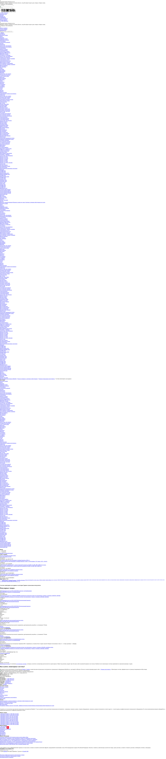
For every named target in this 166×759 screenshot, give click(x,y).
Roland (23, 669)
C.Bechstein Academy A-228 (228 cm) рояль (9, 714)
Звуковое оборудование (5, 309)
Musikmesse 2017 (3, 364)
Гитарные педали (4, 281)
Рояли (1, 204)
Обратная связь (3, 14)
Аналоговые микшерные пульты (7, 312)
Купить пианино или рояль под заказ (8, 702)
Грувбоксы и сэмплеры (5, 224)
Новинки (2, 202)
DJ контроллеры (3, 342)
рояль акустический (29, 580)
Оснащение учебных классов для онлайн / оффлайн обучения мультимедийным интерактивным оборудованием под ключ (27, 705)
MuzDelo (5, 751)
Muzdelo (2, 15)
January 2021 (3, 359)
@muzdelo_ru (8, 682)
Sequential (2, 731)
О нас (1, 693)
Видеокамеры (3, 305)
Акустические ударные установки (7, 235)
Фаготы (1, 263)
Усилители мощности (5, 318)
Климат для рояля (4, 200)
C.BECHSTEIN (3, 726)
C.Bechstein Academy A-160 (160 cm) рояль (9, 724)
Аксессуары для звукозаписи (6, 330)
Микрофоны (3, 320)
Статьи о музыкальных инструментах (8, 697)
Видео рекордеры (4, 306)
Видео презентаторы (4, 307)
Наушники (2, 321)
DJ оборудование (4, 340)
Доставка (2, 688)
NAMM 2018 (3, 350)
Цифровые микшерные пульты (7, 313)
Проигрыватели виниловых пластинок (8, 343)
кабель (38, 580)
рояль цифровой (16, 581)
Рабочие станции (4, 218)
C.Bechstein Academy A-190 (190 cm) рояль (9, 713)
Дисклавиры (3, 209)
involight (34, 580)
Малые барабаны (4, 236)
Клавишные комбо (4, 299)
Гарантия (2, 690)
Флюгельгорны (3, 265)
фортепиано (4, 581)
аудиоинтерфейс (8, 581)
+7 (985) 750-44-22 (4, 12)
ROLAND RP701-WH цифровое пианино (9, 575)
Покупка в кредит (4, 691)
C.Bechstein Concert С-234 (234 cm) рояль (9, 719)
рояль (14, 580)
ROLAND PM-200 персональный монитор (9, 601)
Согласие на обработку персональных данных (10, 756)
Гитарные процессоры (5, 283)
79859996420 (3, 17)
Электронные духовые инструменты (8, 266)
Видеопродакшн (3, 704)
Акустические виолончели (6, 290)
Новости (2, 696)
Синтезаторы (3, 217)
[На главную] (0, 6)
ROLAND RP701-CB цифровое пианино (9, 570)
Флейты (2, 264)
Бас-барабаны (3, 238)
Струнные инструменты (5, 287)
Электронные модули (5, 230)
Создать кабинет (3, 29)
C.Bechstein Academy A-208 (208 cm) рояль (9, 723)
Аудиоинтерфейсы (4, 322)
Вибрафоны (2, 243)
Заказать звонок (3, 19)
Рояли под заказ (3, 197)
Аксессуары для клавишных (6, 226)
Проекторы (2, 302)
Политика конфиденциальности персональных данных (12, 754)
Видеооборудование (4, 301)
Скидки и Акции (4, 695)
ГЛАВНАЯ (2, 34)
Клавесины (2, 214)
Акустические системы (5, 315)
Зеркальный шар (3, 370)
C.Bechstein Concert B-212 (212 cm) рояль (9, 718)
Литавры (2, 240)
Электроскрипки (3, 291)
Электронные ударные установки (7, 229)
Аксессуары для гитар (5, 285)
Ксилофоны (2, 242)
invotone (23, 580)
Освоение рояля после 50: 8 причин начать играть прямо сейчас (14, 737)
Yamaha (28, 669)
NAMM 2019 (3, 353)
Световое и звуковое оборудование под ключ (35, 202)
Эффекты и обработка (5, 325)
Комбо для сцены (4, 300)
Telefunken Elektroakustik (5, 729)
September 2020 (3, 357)
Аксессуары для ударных (5, 245)
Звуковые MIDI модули (5, 222)
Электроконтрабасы (4, 293)
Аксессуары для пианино (5, 215)
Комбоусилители (3, 295)
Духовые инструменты (5, 246)
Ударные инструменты (5, 228)
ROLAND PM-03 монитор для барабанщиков (10, 592)
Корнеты (2, 254)
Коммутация (3, 311)
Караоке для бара (4, 335)
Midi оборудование (4, 223)
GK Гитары (2, 286)
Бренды (1, 371)
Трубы (1, 260)
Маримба (2, 244)
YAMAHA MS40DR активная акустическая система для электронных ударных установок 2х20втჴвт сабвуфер (24, 596)
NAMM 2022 (3, 346)
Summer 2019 (3, 355)
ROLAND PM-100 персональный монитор (9, 607)
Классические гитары (5, 273)
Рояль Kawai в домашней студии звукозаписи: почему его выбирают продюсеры (18, 738)
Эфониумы (2, 267)
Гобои (1, 252)
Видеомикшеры (3, 304)
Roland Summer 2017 (4, 348)
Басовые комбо (3, 280)
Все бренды (2, 734)
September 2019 (3, 356)
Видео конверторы (4, 308)
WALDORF (2, 727)
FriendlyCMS (25, 751)
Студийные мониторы (5, 316)
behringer (5, 580)
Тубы (1, 262)
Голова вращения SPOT (5, 367)
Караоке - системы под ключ (6, 703)
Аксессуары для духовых (5, 269)
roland (10, 580)
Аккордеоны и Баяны (4, 221)
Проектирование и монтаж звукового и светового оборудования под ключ (16, 700)
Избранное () (3, 30)
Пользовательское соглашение (6, 757)
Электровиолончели (4, 292)
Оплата (1, 689)
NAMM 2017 (3, 363)
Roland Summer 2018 (4, 351)
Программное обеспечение (6, 328)
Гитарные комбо (3, 278)
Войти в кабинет (3, 28)
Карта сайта (2, 698)
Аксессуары (2, 339)
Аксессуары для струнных (6, 294)
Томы (1, 239)
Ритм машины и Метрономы (6, 233)
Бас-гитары (2, 276)
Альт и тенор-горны (4, 247)
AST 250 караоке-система (5, 556)
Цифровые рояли (4, 207)
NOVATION (2, 732)
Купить (1, 626)
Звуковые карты (3, 327)
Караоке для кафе (4, 334)
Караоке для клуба (4, 333)
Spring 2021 (2, 360)
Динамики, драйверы (4, 329)
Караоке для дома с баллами (6, 337)
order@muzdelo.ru (4, 18)
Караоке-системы (4, 332)
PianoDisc (2, 198)
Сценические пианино (5, 210)
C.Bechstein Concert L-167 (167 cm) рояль (9, 716)
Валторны (2, 251)
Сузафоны (2, 258)
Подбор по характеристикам (6, 553)
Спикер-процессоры (4, 326)
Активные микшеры (4, 314)
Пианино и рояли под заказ (19, 202)
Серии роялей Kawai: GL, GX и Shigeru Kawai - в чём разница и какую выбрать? (18, 740)
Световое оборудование (5, 366)
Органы (2, 211)
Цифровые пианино (4, 208)
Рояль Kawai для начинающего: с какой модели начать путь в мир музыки (16, 743)
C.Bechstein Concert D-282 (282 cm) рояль (9, 720)
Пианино (2, 205)
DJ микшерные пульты (5, 341)
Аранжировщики (4, 219)
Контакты (2, 195)
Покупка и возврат (4, 686)
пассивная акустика (12, 581)
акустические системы (21, 663)
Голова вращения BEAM (5, 368)
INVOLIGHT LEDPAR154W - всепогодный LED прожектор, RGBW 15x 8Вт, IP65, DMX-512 (21, 566)
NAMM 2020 (3, 347)
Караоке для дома (4, 336)
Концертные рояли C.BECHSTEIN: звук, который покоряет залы (14, 744)
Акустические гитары (5, 271)
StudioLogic (2, 730)
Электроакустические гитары (6, 272)
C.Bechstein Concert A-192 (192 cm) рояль (9, 717)
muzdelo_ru (2, 16)
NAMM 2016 (3, 362)
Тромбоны (2, 259)
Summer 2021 (3, 361)
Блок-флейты (3, 250)
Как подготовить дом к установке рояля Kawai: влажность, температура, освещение (18, 739)
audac (19, 581)
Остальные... (3, 212)
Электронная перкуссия (5, 231)
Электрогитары (3, 274)
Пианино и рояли (4, 203)
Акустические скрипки (5, 288)
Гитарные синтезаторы (5, 284)
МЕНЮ (2, 32)
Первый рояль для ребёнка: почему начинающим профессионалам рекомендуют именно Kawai (21, 741)
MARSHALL (3, 733)
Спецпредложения (8, 202)
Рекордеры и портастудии (5, 323)
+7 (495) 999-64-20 (4, 21)
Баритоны (2, 249)
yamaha (18, 580)
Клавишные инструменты (6, 216)
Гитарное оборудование (5, 270)
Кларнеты (2, 253)
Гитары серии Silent (4, 277)
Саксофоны (2, 257)
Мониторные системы (5, 232)
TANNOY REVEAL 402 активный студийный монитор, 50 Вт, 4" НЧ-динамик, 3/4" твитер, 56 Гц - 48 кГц (23, 561)
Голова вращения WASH (5, 369)
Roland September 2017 (5, 349)
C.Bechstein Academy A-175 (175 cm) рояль (9, 722)
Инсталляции (3, 196)
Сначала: (2, 610)
